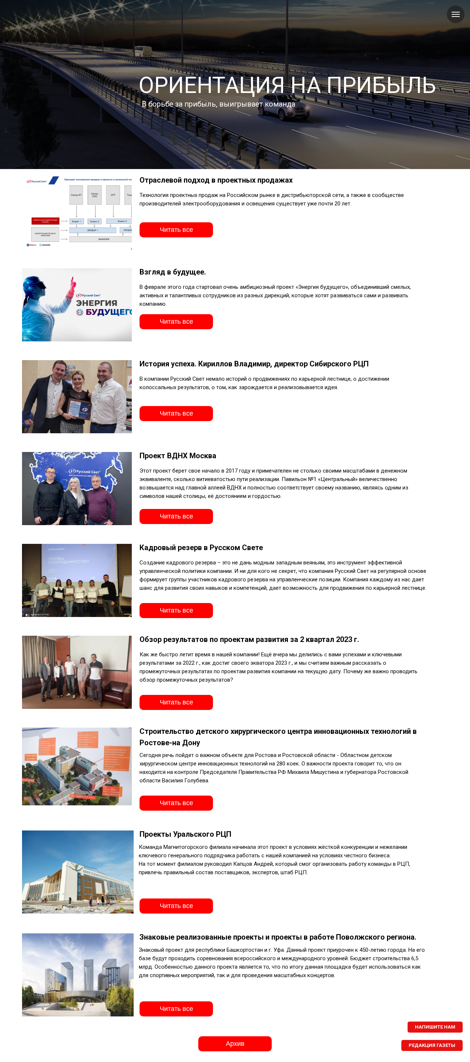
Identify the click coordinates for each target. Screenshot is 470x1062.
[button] (435, 1027)
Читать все (176, 229)
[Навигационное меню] (456, 14)
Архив (235, 1043)
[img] (77, 304)
